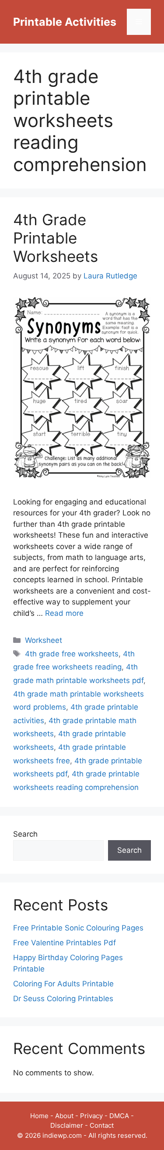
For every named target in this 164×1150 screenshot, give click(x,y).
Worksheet (43, 640)
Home (39, 1116)
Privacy (91, 1116)
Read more (64, 613)
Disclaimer (66, 1125)
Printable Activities (64, 21)
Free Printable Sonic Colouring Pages (78, 927)
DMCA (119, 1116)
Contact (102, 1125)
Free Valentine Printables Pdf (64, 942)
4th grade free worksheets (72, 653)
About (64, 1116)
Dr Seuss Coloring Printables (63, 998)
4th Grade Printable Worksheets (55, 237)
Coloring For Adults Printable (63, 983)
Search (25, 834)
